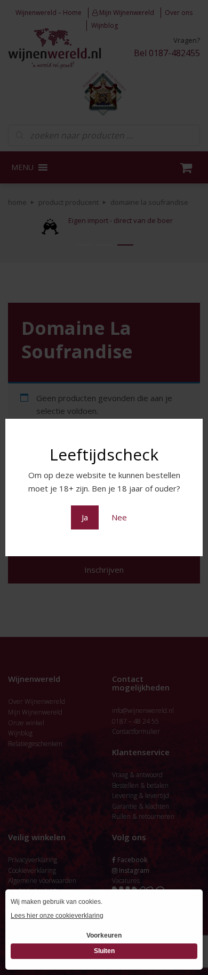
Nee (119, 517)
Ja (85, 517)
